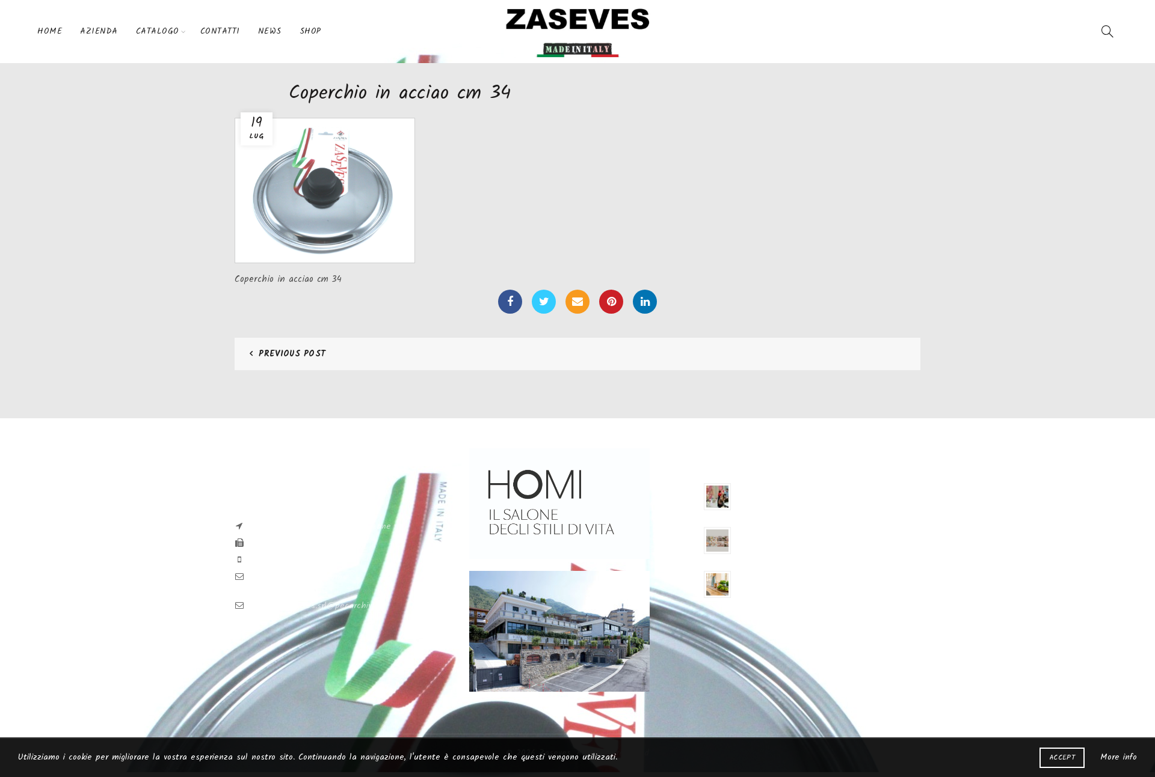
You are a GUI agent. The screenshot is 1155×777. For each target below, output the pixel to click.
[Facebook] (510, 302)
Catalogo (157, 31)
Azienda (99, 31)
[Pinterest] (611, 302)
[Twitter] (544, 302)
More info (1118, 757)
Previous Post (292, 354)
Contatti (220, 31)
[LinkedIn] (645, 302)
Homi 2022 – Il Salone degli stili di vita (801, 574)
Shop (310, 31)
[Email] (577, 302)
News (270, 31)
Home (49, 31)
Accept (1062, 757)
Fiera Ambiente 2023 (769, 487)
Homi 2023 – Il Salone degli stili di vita (800, 531)
